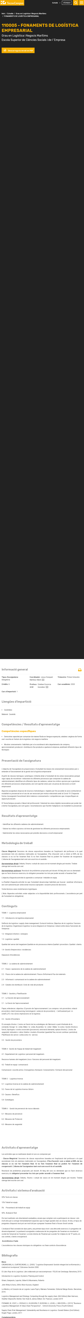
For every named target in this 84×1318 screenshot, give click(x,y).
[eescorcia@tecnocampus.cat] (46, 687)
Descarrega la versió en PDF (20, 51)
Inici (3, 14)
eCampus (67, 3)
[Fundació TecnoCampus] (12, 2)
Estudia (10, 14)
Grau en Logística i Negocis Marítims (31, 14)
